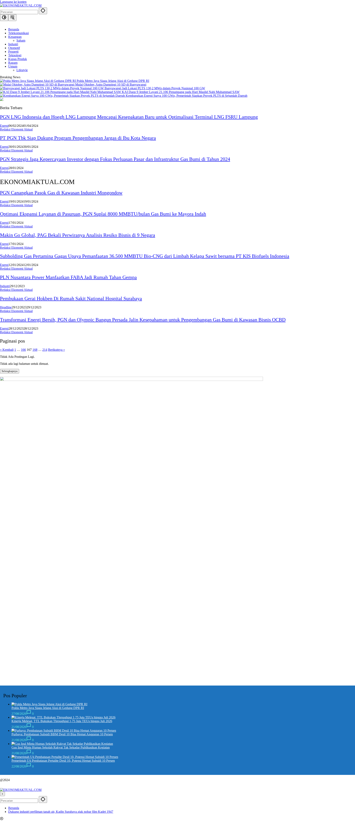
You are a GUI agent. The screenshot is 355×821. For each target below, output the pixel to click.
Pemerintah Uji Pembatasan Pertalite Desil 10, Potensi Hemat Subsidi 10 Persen (63, 760)
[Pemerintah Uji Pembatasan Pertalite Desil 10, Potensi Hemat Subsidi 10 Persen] (65, 757)
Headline (6, 307)
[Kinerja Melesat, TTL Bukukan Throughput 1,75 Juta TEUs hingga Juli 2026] (63, 717)
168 (34, 349)
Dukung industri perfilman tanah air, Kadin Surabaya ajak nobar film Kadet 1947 (60, 811)
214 (44, 349)
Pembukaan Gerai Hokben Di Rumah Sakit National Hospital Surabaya (71, 298)
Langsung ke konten (13, 1)
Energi (4, 125)
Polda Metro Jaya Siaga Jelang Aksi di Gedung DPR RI (113, 81)
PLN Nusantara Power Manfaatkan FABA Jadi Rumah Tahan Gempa (68, 277)
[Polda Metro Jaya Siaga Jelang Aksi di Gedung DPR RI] (38, 81)
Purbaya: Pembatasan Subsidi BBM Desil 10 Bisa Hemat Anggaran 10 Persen (62, 734)
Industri (5, 286)
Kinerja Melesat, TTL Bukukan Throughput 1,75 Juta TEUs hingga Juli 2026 (62, 721)
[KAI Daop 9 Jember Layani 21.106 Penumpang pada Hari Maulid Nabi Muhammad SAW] (61, 92)
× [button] (2, 793)
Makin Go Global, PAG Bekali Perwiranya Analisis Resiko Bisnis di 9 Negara (77, 235)
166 (23, 349)
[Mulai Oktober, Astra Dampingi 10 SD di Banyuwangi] (37, 84)
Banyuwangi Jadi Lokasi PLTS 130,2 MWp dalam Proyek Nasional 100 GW (155, 88)
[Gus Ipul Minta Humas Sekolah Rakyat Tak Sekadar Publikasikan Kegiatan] (62, 743)
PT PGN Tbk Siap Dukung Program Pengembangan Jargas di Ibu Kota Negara (78, 138)
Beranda (13, 808)
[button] (43, 10)
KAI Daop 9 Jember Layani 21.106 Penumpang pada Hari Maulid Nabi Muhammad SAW (181, 92)
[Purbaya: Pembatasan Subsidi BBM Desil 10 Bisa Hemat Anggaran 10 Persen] (64, 730)
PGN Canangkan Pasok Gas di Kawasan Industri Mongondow (61, 192)
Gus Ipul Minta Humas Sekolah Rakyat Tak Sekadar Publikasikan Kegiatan (61, 747)
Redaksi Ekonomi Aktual (16, 129)
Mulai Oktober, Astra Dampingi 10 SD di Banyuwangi (110, 84)
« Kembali (7, 349)
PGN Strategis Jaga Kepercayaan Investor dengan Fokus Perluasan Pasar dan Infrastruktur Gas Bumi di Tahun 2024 (115, 159)
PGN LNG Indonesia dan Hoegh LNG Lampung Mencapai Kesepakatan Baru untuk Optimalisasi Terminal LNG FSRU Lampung (129, 117)
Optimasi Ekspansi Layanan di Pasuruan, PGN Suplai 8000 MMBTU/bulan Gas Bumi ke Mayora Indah (103, 214)
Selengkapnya (9, 371)
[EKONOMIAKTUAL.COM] (20, 5)
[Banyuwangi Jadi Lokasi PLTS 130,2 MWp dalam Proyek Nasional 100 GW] (52, 88)
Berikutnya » (56, 349)
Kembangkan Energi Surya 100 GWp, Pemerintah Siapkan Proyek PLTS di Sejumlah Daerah (186, 95)
